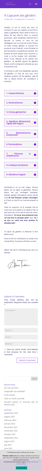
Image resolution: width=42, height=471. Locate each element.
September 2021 (11, 438)
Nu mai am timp (11, 388)
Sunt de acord (21, 468)
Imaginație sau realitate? (14, 391)
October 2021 (10, 434)
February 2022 (10, 420)
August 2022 (9, 416)
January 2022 (9, 423)
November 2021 (11, 430)
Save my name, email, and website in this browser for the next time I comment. (21, 352)
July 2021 (8, 445)
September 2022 (11, 413)
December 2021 (11, 427)
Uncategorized (20, 19)
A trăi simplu (9, 395)
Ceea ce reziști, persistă (14, 398)
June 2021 (8, 448)
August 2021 (9, 441)
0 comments (30, 19)
